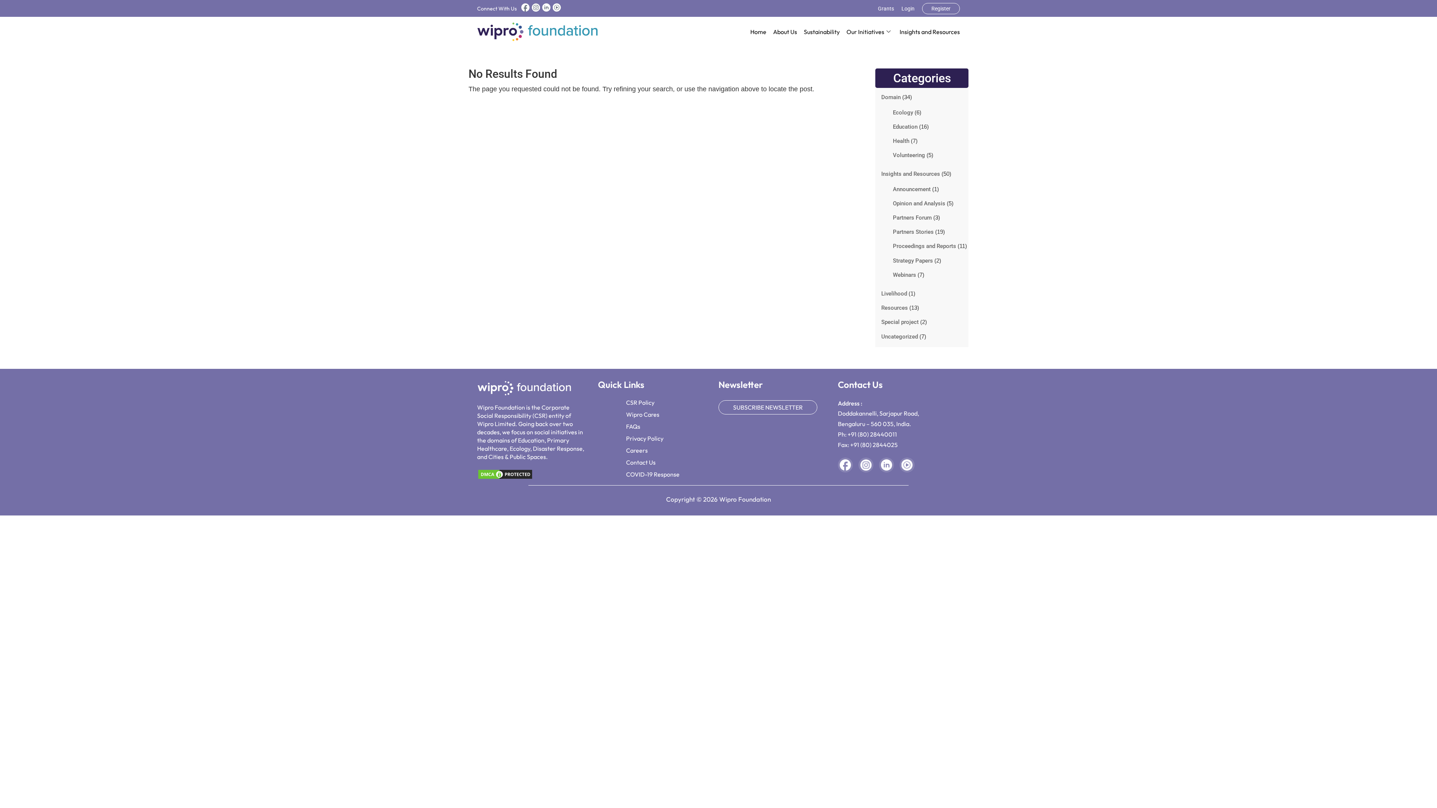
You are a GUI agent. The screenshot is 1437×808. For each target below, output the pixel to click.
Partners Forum (912, 217)
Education (905, 126)
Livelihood (894, 293)
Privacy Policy (644, 438)
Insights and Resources (930, 32)
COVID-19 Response (653, 474)
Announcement (912, 189)
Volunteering (909, 155)
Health (901, 141)
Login (908, 9)
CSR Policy (640, 402)
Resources (894, 307)
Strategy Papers (913, 260)
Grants (886, 9)
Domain (891, 97)
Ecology (903, 112)
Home (758, 32)
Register (941, 9)
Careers (637, 450)
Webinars (904, 275)
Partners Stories (913, 232)
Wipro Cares (642, 414)
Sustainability (822, 32)
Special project (900, 322)
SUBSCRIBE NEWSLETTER (768, 407)
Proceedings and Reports (924, 246)
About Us (785, 32)
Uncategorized (899, 336)
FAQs (633, 426)
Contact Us (641, 462)
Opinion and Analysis (919, 203)
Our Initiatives (865, 32)
